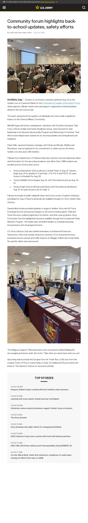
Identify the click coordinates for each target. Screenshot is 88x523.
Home (5, 511)
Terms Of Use (41, 511)
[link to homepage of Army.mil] (44, 7)
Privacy (28, 511)
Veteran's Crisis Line (44, 514)
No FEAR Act (80, 511)
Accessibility (57, 511)
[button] (1, 5)
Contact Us (16, 511)
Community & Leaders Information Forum (61, 103)
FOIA (69, 511)
